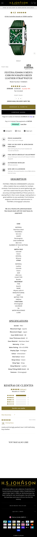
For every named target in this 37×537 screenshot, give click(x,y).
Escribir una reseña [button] (18, 408)
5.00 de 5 (23, 389)
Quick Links (18, 511)
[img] (6, 420)
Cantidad (18, 95)
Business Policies (18, 505)
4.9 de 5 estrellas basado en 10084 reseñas (18, 16)
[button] (15, 86)
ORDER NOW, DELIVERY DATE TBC (18, 101)
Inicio (18, 61)
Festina (5, 67)
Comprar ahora (19, 112)
